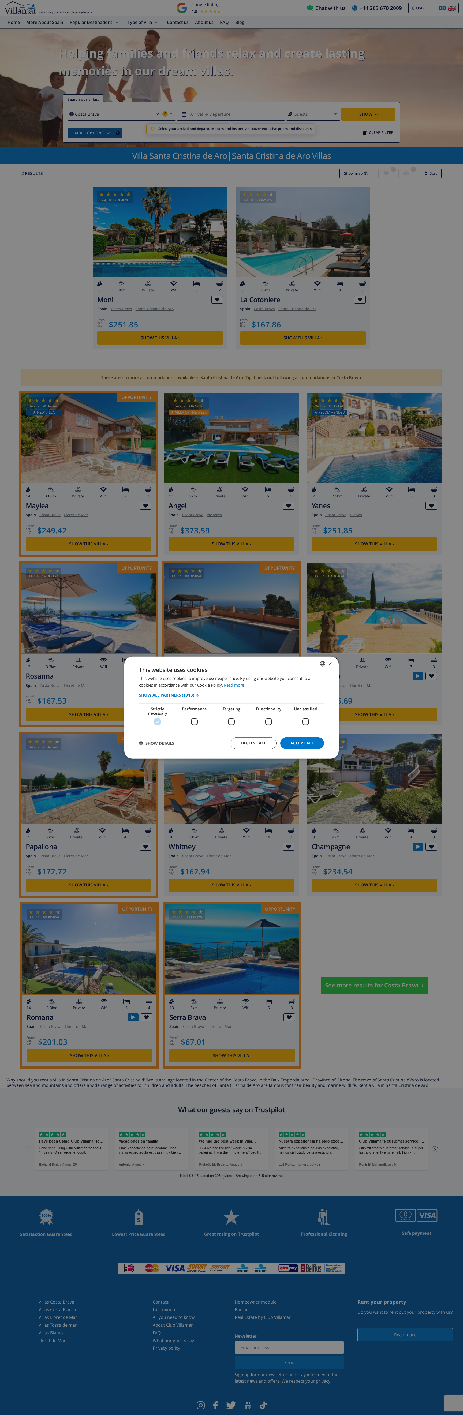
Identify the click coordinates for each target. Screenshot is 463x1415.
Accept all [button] (302, 743)
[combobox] (322, 664)
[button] (231, 694)
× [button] (330, 663)
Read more (234, 685)
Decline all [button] (253, 743)
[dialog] (231, 708)
